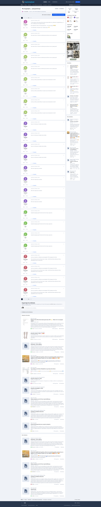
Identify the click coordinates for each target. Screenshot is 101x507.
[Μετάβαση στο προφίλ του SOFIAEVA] (25, 123)
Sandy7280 (26, 11)
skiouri (33, 328)
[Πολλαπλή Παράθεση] (31, 30)
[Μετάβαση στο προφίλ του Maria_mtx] (31, 447)
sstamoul (77, 17)
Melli (31, 412)
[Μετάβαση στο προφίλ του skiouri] (31, 328)
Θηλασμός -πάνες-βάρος (36, 344)
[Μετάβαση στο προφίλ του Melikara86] (31, 406)
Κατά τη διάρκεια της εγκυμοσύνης (40, 11)
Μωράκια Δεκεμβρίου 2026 (37, 388)
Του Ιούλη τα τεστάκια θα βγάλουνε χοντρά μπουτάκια (43, 368)
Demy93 (32, 359)
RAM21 (33, 419)
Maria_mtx (33, 447)
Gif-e (32, 383)
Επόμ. (28, 17)
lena (76, 20)
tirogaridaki (25, 259)
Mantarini (32, 379)
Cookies (37, 505)
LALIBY (32, 425)
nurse (25, 37)
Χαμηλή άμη (33, 489)
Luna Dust (32, 389)
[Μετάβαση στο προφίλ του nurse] (25, 34)
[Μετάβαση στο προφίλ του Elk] (31, 339)
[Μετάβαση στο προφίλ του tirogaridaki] (25, 256)
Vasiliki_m (33, 363)
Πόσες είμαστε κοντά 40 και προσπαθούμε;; (40, 399)
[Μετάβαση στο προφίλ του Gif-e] (31, 383)
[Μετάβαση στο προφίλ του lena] (74, 21)
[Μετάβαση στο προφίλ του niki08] (68, 21)
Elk (31, 334)
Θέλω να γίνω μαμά (33, 318)
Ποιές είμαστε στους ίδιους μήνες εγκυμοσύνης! (38, 332)
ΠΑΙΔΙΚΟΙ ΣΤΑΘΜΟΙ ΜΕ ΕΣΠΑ (37, 411)
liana (25, 215)
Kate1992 (32, 345)
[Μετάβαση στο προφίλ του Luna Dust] (31, 394)
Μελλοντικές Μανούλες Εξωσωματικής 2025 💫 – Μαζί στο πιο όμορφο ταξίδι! (47, 320)
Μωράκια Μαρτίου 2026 (36, 378)
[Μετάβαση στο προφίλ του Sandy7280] (22, 11)
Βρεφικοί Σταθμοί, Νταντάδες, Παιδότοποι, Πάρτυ (38, 410)
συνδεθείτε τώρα (52, 304)
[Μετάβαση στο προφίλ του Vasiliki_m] (31, 363)
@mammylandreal (73, 59)
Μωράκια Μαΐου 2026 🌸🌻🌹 (37, 333)
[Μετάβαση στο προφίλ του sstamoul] (74, 17)
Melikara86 (32, 400)
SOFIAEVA (25, 126)
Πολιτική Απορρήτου (24, 505)
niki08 (70, 20)
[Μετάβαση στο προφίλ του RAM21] (31, 419)
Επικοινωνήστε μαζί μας (31, 505)
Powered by (76, 505)
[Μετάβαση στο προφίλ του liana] (25, 212)
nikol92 (32, 369)
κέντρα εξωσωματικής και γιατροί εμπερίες (40, 424)
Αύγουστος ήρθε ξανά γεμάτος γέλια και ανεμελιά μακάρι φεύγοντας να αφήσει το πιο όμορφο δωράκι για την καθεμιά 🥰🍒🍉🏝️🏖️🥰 (47, 357)
